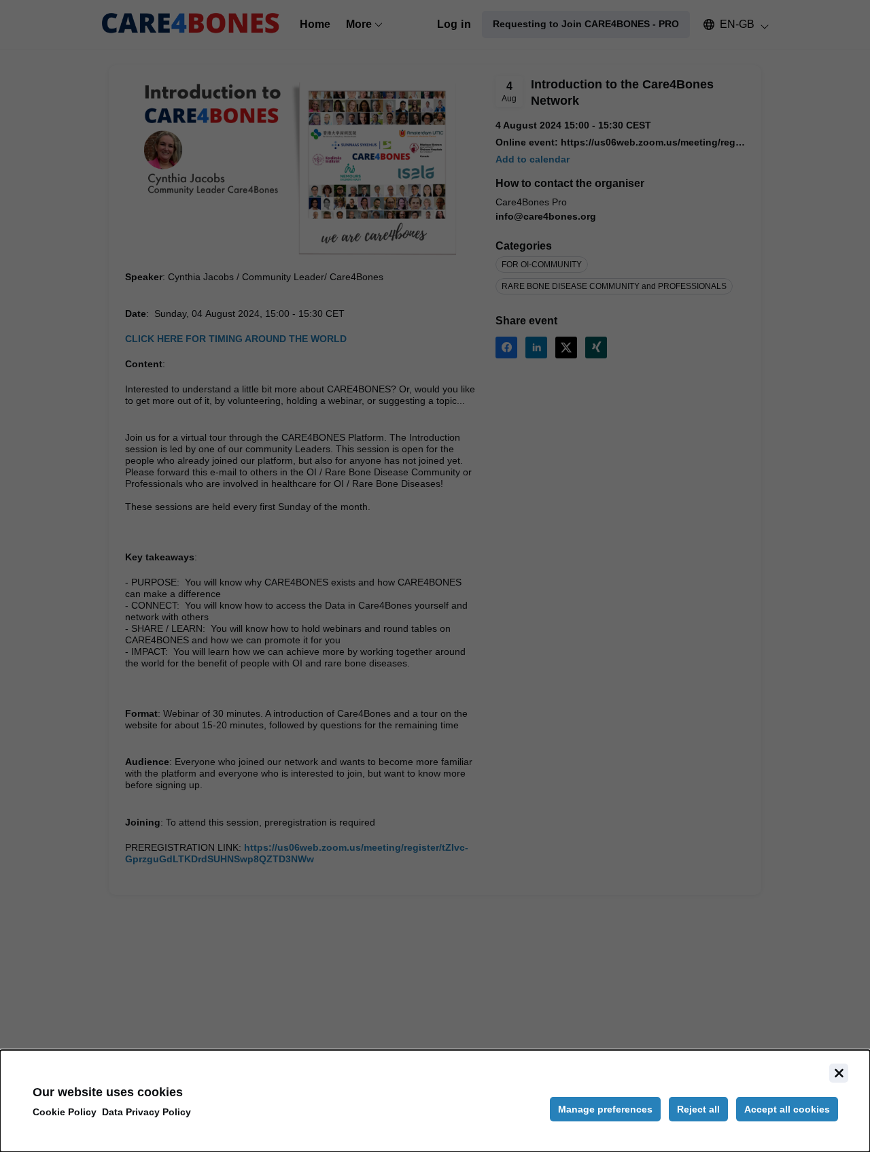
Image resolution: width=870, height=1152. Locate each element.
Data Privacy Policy (146, 1111)
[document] (435, 1101)
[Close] (838, 1073)
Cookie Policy (65, 1111)
